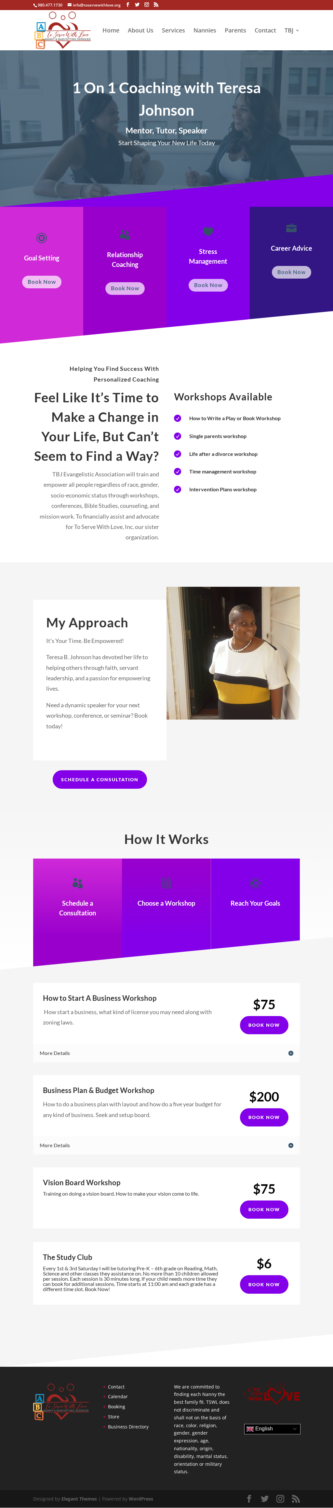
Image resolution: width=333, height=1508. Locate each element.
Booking (116, 1406)
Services (173, 31)
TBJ (289, 31)
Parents (235, 31)
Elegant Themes (79, 1499)
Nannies (204, 31)
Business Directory (128, 1427)
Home (110, 31)
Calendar (118, 1396)
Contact (265, 31)
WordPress (141, 1499)
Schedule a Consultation (100, 779)
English (263, 1428)
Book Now (42, 281)
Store (113, 1417)
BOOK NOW (264, 1025)
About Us (140, 31)
